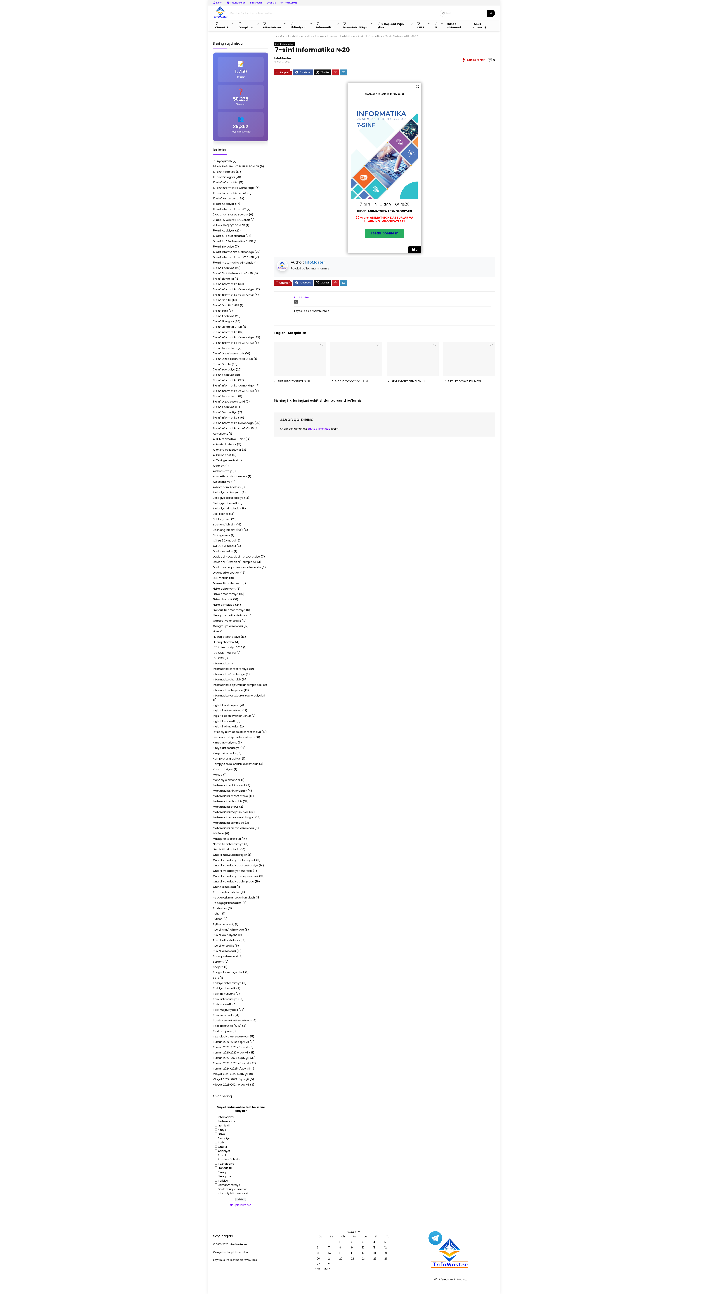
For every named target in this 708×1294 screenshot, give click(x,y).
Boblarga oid (221, 519)
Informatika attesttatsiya (230, 669)
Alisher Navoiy (222, 471)
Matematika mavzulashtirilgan (233, 817)
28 (329, 1264)
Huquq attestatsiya (226, 637)
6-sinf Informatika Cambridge (233, 289)
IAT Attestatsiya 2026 (227, 647)
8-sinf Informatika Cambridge (233, 385)
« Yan (318, 1268)
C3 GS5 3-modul (224, 546)
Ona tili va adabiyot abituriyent (234, 860)
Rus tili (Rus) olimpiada (228, 929)
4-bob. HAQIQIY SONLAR (229, 225)
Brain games (221, 535)
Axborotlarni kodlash (227, 487)
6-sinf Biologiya (223, 279)
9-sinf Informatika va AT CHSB (233, 428)
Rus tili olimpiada (224, 951)
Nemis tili (224, 1125)
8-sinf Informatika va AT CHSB (233, 391)
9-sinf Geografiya (225, 412)
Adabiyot (224, 1151)
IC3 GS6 (218, 658)
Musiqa (223, 1172)
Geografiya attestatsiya (230, 615)
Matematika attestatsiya (230, 796)
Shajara (218, 967)
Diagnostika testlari (226, 572)
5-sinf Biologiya (223, 246)
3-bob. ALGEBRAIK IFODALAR (231, 220)
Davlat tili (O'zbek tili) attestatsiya (236, 556)
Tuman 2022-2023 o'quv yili (231, 1058)
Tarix (221, 1142)
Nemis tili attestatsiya (228, 844)
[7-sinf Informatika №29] (469, 344)
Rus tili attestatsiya (226, 940)
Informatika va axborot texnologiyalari (239, 695)
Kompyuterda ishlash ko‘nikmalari (235, 764)
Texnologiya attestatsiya (230, 1036)
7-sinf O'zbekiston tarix (228, 353)
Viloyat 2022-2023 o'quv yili (231, 1079)
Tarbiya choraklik (224, 988)
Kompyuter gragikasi (227, 758)
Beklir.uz (271, 2)
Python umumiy (223, 924)
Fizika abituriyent (224, 589)
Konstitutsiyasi (223, 769)
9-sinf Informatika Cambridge (233, 423)
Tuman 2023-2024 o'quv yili (231, 1063)
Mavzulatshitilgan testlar (296, 36)
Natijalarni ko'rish (240, 1205)
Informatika (221, 663)
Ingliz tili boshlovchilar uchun (232, 716)
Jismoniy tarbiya (229, 1185)
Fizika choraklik (222, 599)
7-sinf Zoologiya (224, 369)
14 (329, 1253)
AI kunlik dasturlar (224, 444)
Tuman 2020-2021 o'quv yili (231, 1047)
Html (216, 631)
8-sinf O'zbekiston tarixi (229, 401)
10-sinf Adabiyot (224, 172)
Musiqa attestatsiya (227, 839)
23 (352, 1258)
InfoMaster (256, 2)
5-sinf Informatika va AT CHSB (233, 257)
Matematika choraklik (227, 801)
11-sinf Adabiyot (223, 204)
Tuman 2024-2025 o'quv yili (231, 1068)
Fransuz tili (225, 1168)
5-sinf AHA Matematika (229, 236)
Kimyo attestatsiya (226, 748)
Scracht (218, 962)
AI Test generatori (225, 460)
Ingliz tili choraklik (224, 721)
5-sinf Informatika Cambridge (233, 252)
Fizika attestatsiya (225, 594)
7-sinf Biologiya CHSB (227, 327)
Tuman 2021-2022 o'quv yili (230, 1052)
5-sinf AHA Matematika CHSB (233, 241)
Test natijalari (222, 1031)
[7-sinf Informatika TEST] (356, 344)
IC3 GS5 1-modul (224, 653)
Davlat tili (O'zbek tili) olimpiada (234, 562)
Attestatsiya (221, 482)
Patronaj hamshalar (226, 892)
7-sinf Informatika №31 (292, 381)
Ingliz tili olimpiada (225, 726)
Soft (216, 978)
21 (329, 1258)
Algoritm (219, 466)
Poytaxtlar (220, 908)
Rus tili (222, 1155)
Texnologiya (226, 1164)
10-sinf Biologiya (224, 177)
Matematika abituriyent (229, 785)
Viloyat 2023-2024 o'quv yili (231, 1084)
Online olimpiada (224, 887)
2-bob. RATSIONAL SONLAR (230, 214)
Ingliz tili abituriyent (226, 705)
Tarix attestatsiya (225, 999)
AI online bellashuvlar (227, 450)
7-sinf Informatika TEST (349, 381)
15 (340, 1253)
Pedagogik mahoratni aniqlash (234, 897)
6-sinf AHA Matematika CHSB (233, 273)
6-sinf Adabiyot (223, 268)
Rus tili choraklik (223, 946)
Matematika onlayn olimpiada (233, 828)
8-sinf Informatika (225, 380)
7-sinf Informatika (370, 36)
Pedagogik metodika (227, 903)
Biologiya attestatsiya (228, 498)
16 (352, 1253)
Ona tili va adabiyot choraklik (232, 871)
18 (374, 1253)
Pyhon (217, 913)
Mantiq (217, 774)
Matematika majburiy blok (230, 812)
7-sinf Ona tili (222, 364)
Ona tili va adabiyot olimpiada (233, 881)
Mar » (327, 1268)
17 (363, 1253)
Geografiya (225, 1176)
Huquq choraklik (223, 642)
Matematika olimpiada (228, 823)
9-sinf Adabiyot (223, 407)
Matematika (226, 1121)
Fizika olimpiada (223, 605)
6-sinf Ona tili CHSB (226, 305)
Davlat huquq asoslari (232, 1189)
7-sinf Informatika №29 (462, 381)
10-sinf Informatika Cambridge (234, 188)
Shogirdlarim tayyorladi (228, 972)
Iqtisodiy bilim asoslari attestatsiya (237, 732)
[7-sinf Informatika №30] (412, 344)
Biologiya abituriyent (227, 492)
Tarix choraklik (222, 1004)
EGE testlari (220, 578)
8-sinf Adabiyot (223, 375)
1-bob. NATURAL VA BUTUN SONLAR (236, 166)
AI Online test (222, 455)
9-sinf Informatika (225, 417)
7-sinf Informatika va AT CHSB (233, 343)
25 (374, 1258)
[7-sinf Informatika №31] (300, 344)
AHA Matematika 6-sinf (229, 439)
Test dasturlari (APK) (227, 1026)
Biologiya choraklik (225, 503)
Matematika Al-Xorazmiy (230, 791)
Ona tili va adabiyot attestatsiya (235, 865)
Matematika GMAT (225, 807)
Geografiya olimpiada (228, 626)
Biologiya (224, 1138)
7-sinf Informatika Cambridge (233, 337)
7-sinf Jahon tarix (225, 348)
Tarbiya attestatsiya (227, 983)
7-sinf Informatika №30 (406, 381)
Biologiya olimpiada (226, 508)
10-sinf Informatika (225, 182)
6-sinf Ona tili (222, 300)
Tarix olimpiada (223, 1015)
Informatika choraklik (227, 679)
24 (363, 1258)
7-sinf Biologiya (223, 321)
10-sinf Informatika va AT (230, 193)
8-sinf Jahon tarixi (225, 396)
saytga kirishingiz (319, 429)
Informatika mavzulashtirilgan (335, 36)
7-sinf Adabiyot (223, 316)
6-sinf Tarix (220, 311)
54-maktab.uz (288, 2)
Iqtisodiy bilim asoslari (233, 1193)
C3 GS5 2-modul (224, 540)
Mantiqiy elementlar (226, 780)
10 (363, 1247)
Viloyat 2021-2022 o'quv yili (230, 1074)
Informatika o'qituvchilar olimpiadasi (237, 685)
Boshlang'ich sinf (224, 524)
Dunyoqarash (222, 161)
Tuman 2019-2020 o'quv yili (231, 1042)
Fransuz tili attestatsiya (229, 610)
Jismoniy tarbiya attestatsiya (233, 737)
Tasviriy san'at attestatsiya (232, 1020)
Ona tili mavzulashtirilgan (230, 855)
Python (218, 919)
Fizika (221, 1134)
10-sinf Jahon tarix (225, 198)
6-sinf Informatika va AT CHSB (233, 295)
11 (374, 1247)
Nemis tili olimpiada (226, 849)
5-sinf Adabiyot (223, 230)
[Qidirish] (491, 13)
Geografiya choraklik (227, 621)
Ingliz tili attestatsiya (227, 710)
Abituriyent (220, 434)
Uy (275, 36)
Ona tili (222, 1147)
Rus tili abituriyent (225, 935)
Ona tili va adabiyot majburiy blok (235, 876)
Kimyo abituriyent (225, 742)
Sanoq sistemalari (225, 956)
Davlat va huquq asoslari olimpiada (237, 567)
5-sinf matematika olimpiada (233, 262)
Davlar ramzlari (223, 551)
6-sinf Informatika (225, 284)
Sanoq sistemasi (454, 25)
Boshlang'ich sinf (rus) (228, 530)
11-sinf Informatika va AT (229, 209)
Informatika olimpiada (228, 690)
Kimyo (222, 1130)
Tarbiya (223, 1180)
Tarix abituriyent (224, 994)
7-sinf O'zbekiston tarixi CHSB (233, 359)
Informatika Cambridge (229, 674)
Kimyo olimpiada (224, 753)
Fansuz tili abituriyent (227, 583)
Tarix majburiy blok (225, 1010)
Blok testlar (220, 514)
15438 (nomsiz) (479, 25)
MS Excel (218, 833)
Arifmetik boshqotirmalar (230, 476)
